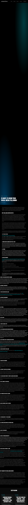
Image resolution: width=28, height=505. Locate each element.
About (11, 1)
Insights (14, 1)
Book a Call (25, 1)
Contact (21, 1)
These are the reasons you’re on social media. (8, 235)
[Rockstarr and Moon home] (4, 1)
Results (18, 1)
